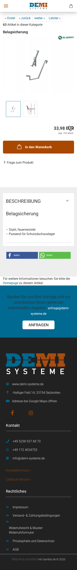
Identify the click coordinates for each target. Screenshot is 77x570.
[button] (22, 255)
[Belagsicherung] (38, 65)
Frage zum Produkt (20, 162)
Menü (6, 6)
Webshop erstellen (24, 559)
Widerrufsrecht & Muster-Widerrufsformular (26, 530)
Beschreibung (23, 201)
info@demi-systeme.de (29, 458)
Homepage (10, 283)
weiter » (39, 18)
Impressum (20, 507)
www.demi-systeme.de (27, 384)
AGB (16, 549)
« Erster (10, 18)
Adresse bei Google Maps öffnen (34, 401)
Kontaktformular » (18, 470)
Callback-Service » (18, 479)
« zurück (25, 18)
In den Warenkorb (38, 147)
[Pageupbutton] (66, 564)
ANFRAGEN (38, 324)
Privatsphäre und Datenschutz (33, 541)
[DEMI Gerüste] (38, 6)
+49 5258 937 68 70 (27, 441)
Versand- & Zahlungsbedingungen (36, 515)
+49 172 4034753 (25, 450)
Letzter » (55, 18)
